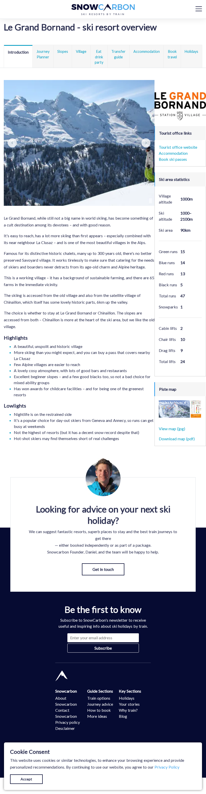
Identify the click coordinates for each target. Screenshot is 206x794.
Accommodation (146, 51)
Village (81, 51)
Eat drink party (99, 56)
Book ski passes (173, 159)
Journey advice (100, 704)
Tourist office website (178, 147)
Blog (123, 716)
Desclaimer (65, 728)
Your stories (129, 704)
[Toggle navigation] (198, 9)
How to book (99, 710)
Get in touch (103, 569)
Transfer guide (118, 54)
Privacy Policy (166, 767)
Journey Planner (42, 54)
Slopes (62, 51)
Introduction (18, 52)
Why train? (128, 710)
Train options (98, 698)
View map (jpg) (172, 428)
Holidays (191, 51)
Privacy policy (67, 722)
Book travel (172, 54)
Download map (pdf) (177, 438)
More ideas (97, 716)
